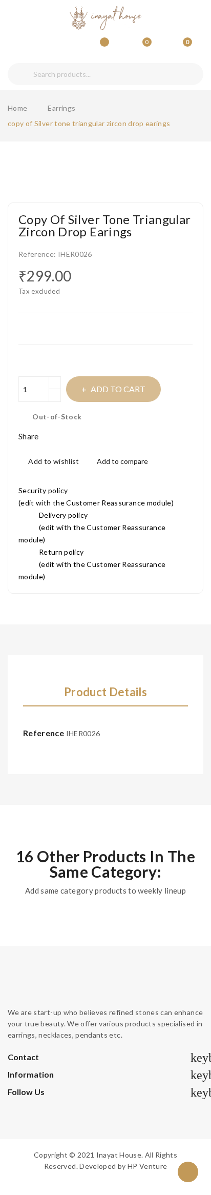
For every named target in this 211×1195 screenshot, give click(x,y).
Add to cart (118, 389)
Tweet (64, 436)
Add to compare (122, 461)
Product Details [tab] (105, 692)
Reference (43, 733)
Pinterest (78, 436)
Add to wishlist (53, 461)
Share (50, 436)
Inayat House (118, 1154)
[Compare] (101, 47)
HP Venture (147, 1166)
